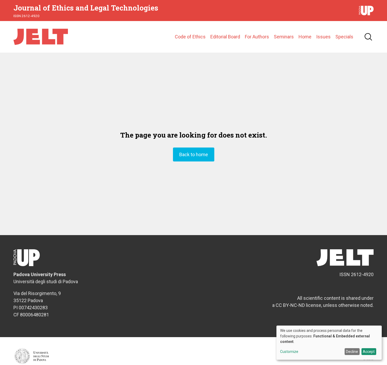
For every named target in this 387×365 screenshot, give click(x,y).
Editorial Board (225, 36)
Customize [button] (289, 352)
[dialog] (329, 343)
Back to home (193, 154)
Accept (369, 351)
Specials (344, 36)
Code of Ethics (190, 36)
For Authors (257, 36)
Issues (323, 36)
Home (305, 36)
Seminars (284, 36)
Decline (352, 351)
